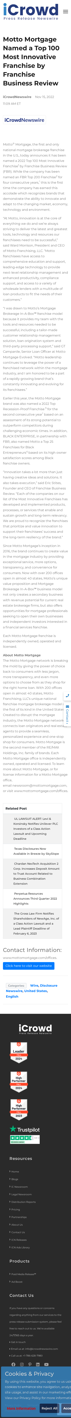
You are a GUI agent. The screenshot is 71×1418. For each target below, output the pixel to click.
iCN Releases (19, 1239)
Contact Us (18, 1232)
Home (15, 1171)
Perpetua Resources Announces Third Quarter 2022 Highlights (35, 898)
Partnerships (19, 1217)
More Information (21, 1408)
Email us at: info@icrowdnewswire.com (34, 1348)
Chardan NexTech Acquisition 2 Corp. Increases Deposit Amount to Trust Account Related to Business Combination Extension (36, 873)
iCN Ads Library (20, 1247)
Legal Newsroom (21, 1194)
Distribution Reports (23, 1201)
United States (35, 991)
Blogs (14, 1179)
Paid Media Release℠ (23, 1274)
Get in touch (18, 1342)
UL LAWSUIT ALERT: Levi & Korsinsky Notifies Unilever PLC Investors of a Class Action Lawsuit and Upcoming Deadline (35, 829)
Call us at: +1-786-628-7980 (27, 1355)
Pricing (16, 1209)
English (12, 996)
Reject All (49, 1408)
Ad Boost (16, 1281)
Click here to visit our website (29, 966)
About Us (17, 1224)
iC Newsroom (19, 1186)
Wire (34, 985)
